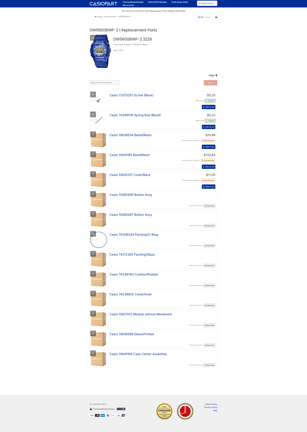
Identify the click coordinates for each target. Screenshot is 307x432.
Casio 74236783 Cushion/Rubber (133, 274)
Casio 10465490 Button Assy (130, 195)
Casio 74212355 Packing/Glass (132, 254)
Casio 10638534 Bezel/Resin (130, 135)
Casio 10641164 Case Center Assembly (138, 354)
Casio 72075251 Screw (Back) (131, 95)
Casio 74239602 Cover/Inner (130, 294)
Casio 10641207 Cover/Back (130, 175)
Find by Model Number (133, 2)
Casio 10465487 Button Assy (130, 214)
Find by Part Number (157, 2)
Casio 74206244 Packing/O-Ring (133, 234)
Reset (210, 83)
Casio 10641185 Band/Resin (129, 155)
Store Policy (211, 404)
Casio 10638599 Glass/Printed (131, 334)
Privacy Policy (210, 407)
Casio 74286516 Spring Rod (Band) (135, 115)
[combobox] (102, 82)
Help (215, 410)
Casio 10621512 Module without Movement (140, 314)
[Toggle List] (117, 82)
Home (99, 16)
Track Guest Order (179, 2)
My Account (128, 5)
